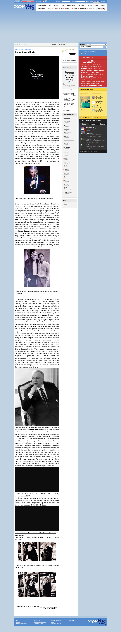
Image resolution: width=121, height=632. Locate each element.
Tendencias (83, 8)
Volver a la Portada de (28, 606)
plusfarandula (99, 101)
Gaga (65, 180)
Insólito (97, 5)
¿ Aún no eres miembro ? (89, 51)
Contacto (18, 622)
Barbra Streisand (67, 132)
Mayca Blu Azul (99, 110)
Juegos (54, 44)
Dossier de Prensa (56, 620)
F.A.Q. (52, 622)
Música (56, 5)
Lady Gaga (66, 169)
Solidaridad (92, 8)
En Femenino (41, 8)
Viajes (75, 8)
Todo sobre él (85, 117)
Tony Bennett (67, 121)
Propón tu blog (86, 54)
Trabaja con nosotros (21, 623)
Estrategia (102, 124)
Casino (93, 124)
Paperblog (24, 7)
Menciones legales (38, 623)
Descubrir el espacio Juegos (89, 151)
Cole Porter (66, 187)
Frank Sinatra (67, 118)
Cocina (56, 8)
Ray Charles (66, 165)
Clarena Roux (99, 97)
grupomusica (19, 535)
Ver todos (67, 110)
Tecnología (81, 5)
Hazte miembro (98, 117)
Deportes (89, 5)
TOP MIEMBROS (96, 93)
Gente (65, 204)
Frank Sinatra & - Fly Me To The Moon (35, 533)
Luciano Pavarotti (68, 192)
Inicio (17, 1)
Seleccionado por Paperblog (69, 50)
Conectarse (96, 1)
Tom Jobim (66, 129)
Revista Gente (21, 44)
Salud (62, 8)
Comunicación (71, 5)
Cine (50, 5)
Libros (62, 5)
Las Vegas (66, 184)
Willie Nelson (67, 143)
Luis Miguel (66, 173)
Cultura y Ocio (42, 5)
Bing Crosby (67, 162)
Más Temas (101, 8)
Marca (65, 158)
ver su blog (69, 80)
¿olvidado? (103, 1)
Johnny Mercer (67, 154)
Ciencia (68, 8)
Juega (88, 130)
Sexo (49, 8)
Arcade (84, 124)
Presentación (37, 620)
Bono (65, 125)
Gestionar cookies (56, 623)
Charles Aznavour (68, 176)
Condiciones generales (40, 622)
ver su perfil (69, 77)
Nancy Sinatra (67, 147)
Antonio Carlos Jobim (69, 140)
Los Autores (62, 44)
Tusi (96, 105)
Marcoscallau (34, 54)
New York (66, 136)
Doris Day (66, 151)
